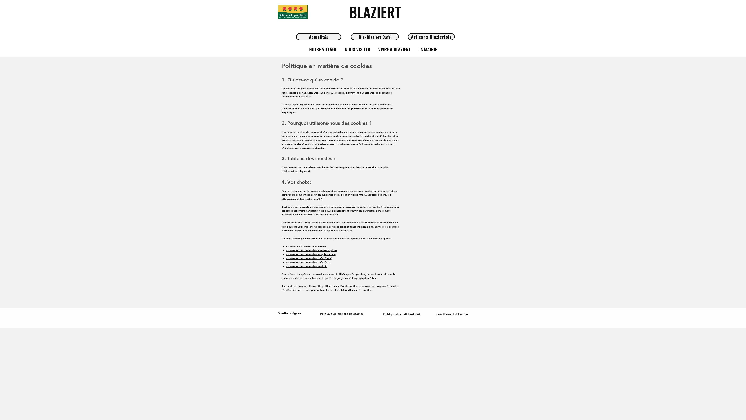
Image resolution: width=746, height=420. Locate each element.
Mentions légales (289, 313)
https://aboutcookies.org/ (373, 194)
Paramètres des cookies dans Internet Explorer (311, 250)
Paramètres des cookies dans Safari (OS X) (309, 258)
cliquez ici (304, 171)
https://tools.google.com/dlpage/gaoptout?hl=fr (349, 278)
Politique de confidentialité (401, 314)
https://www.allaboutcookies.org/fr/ (302, 198)
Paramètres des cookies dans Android (306, 266)
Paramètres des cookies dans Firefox (306, 246)
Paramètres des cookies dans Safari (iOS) (308, 262)
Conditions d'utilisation (452, 314)
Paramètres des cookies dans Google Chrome (311, 254)
